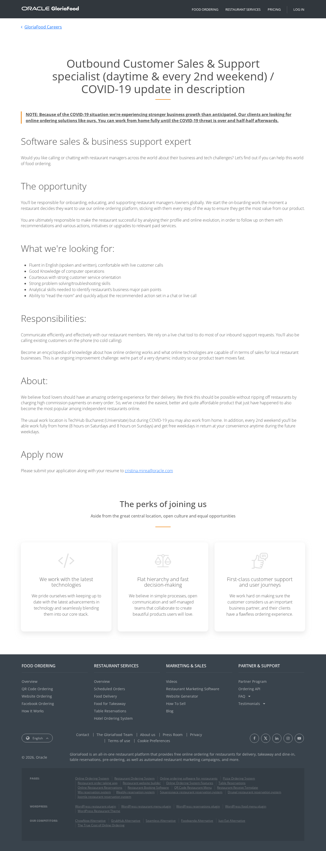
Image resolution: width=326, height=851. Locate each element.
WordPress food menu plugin (245, 806)
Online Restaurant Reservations (100, 787)
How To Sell (176, 703)
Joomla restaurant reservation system (104, 797)
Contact (82, 734)
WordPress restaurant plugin (95, 806)
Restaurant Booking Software (148, 787)
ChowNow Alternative (90, 820)
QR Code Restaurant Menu (193, 787)
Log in (298, 9)
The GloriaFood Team (115, 734)
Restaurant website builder (142, 783)
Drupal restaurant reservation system (254, 792)
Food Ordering (205, 9)
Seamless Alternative (161, 820)
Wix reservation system (94, 792)
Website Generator (182, 696)
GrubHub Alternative (125, 820)
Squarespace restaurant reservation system (191, 792)
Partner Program (252, 681)
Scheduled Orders (109, 688)
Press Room (173, 734)
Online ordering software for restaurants (189, 778)
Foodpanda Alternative (197, 820)
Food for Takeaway (110, 703)
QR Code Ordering (37, 688)
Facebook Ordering (38, 703)
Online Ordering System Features (189, 783)
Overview (29, 681)
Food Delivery (105, 696)
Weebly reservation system (135, 792)
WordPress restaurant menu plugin (146, 806)
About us (147, 734)
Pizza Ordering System (239, 778)
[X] (265, 738)
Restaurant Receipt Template (237, 787)
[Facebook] (254, 738)
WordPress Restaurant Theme (99, 811)
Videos (171, 681)
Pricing (274, 9)
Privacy (196, 734)
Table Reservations (110, 711)
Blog (169, 711)
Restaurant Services (243, 9)
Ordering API (249, 688)
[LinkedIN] (276, 738)
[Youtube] (299, 738)
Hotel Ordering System (113, 718)
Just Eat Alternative (232, 820)
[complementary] (154, 740)
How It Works (33, 711)
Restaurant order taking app (97, 783)
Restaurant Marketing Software (192, 688)
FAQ (242, 696)
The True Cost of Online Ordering (101, 825)
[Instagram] (288, 738)
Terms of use (119, 740)
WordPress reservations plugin (198, 806)
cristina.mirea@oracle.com (149, 470)
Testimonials (249, 703)
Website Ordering (37, 696)
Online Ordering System (92, 778)
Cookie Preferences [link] (154, 740)
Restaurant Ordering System (134, 778)
